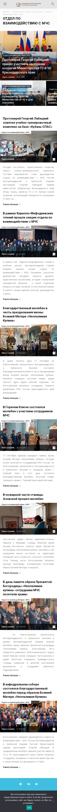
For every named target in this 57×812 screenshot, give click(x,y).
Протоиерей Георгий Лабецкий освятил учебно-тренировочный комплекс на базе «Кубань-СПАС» (27, 122)
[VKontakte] (28, 784)
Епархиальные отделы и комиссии (27, 11)
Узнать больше (10, 204)
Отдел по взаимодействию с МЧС (16, 55)
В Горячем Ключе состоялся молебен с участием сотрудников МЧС (28, 411)
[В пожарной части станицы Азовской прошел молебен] (28, 519)
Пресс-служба (8, 77)
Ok (29, 807)
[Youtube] (36, 784)
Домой (6, 11)
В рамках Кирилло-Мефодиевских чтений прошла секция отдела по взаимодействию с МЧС (28, 217)
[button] (53, 4)
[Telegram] (21, 784)
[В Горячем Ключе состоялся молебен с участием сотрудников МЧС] (28, 435)
